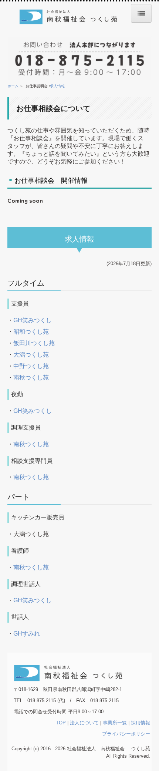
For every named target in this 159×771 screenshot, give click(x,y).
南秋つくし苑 (31, 377)
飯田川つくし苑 (34, 343)
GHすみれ (26, 633)
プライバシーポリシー (126, 734)
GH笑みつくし (32, 320)
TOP (61, 722)
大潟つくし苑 (31, 354)
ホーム (12, 86)
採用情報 (140, 722)
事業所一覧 (115, 722)
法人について (84, 722)
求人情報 (57, 86)
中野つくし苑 (31, 366)
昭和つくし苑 (31, 332)
